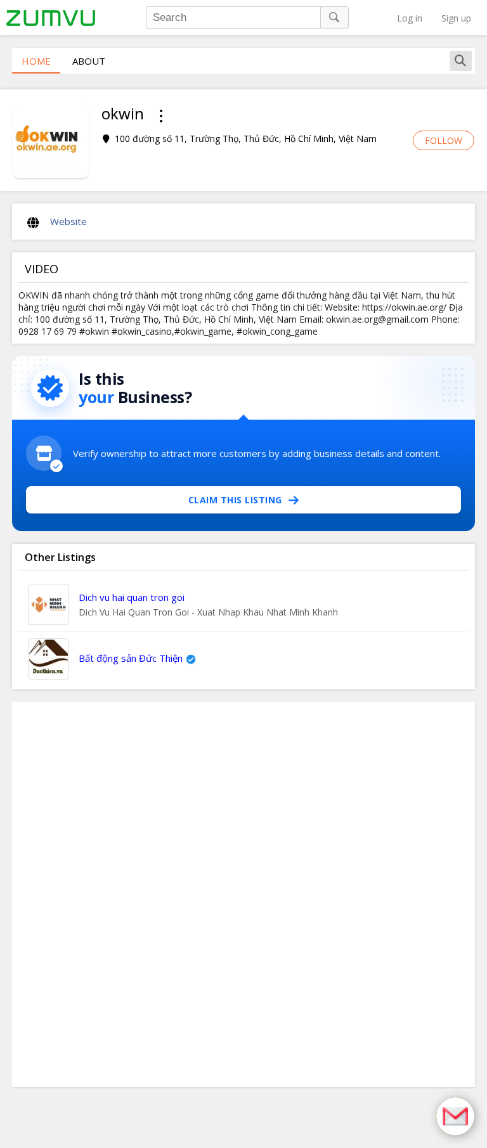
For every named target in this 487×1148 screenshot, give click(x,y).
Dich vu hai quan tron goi (132, 597)
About (88, 61)
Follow (443, 140)
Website (68, 221)
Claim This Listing (235, 500)
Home (36, 61)
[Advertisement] (243, 894)
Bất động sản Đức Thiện (131, 658)
